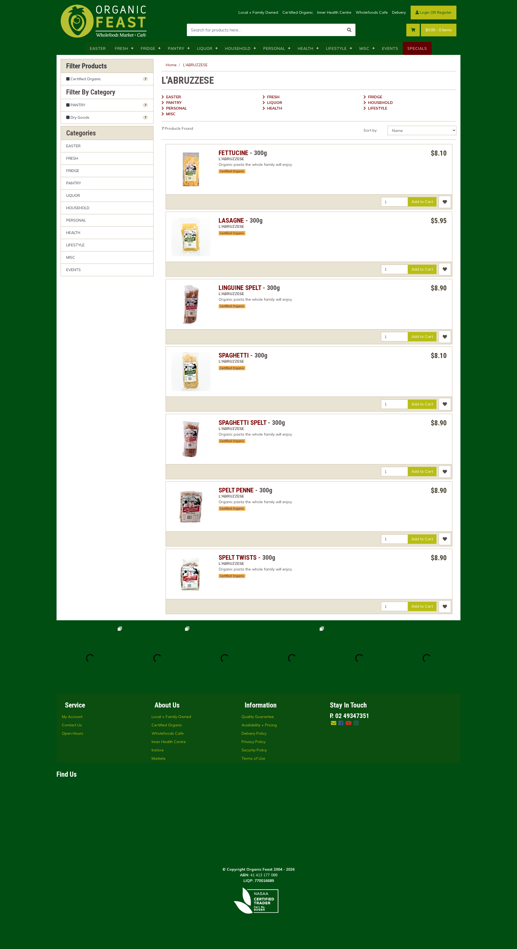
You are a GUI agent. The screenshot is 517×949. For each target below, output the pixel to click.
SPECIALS (417, 48)
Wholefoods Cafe (372, 12)
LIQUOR (204, 48)
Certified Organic (297, 12)
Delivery (399, 12)
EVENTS (390, 48)
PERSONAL (274, 48)
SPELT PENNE (236, 490)
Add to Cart (422, 201)
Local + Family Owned (258, 12)
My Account (72, 716)
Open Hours (72, 733)
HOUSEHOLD (238, 48)
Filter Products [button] (86, 65)
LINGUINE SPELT (240, 288)
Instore (158, 750)
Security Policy (254, 750)
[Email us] (333, 723)
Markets (159, 758)
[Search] (349, 30)
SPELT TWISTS (238, 557)
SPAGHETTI (234, 355)
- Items (438, 29)
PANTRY (176, 48)
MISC (364, 48)
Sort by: (370, 130)
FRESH (121, 48)
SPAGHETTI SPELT (242, 422)
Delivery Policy (254, 733)
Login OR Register (435, 12)
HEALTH (305, 48)
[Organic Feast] (104, 20)
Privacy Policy (254, 741)
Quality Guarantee (258, 716)
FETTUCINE (233, 153)
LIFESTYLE (336, 48)
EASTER (98, 48)
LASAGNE (231, 220)
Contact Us (72, 725)
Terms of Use (253, 758)
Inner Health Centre (334, 12)
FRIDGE (148, 48)
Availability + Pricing (259, 725)
